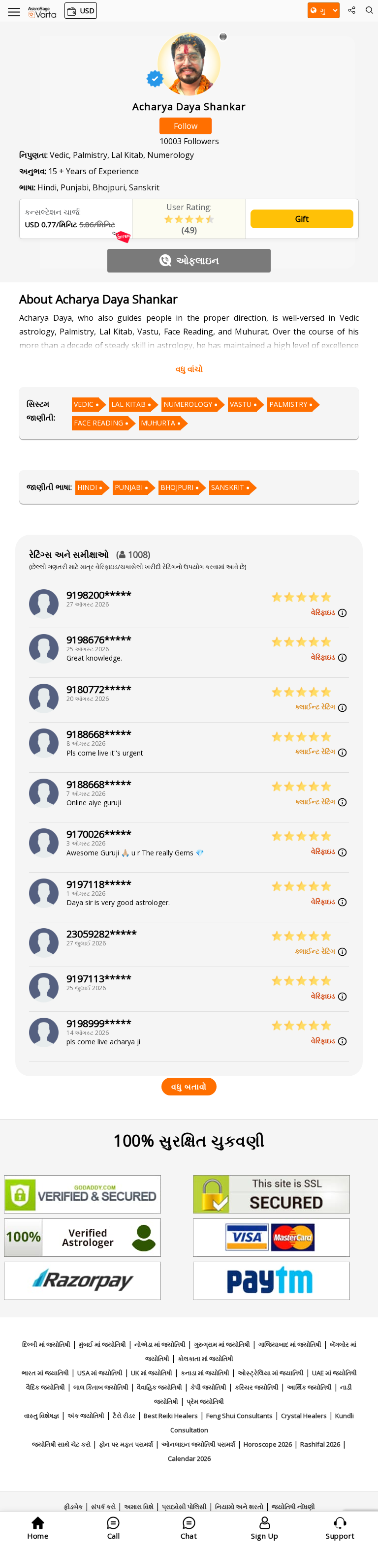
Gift (302, 218)
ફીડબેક (73, 1506)
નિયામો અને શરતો (239, 1506)
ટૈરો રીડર (124, 1415)
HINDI (87, 487)
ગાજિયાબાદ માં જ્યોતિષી (289, 1344)
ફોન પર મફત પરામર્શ (126, 1444)
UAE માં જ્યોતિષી (334, 1372)
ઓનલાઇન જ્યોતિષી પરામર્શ (198, 1444)
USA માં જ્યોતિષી (100, 1372)
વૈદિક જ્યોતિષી (45, 1387)
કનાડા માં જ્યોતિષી (205, 1372)
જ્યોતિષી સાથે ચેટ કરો (61, 1444)
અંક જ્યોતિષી (85, 1415)
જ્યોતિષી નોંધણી (293, 1506)
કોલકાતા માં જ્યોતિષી (205, 1358)
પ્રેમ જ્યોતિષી (205, 1401)
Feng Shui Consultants (239, 1415)
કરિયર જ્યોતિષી (257, 1387)
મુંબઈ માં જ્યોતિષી (102, 1344)
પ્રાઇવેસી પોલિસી (184, 1506)
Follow (185, 126)
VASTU (241, 404)
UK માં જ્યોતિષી (151, 1372)
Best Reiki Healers (171, 1415)
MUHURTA (158, 422)
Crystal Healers (304, 1415)
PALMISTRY (288, 404)
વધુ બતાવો (189, 1086)
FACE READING (98, 422)
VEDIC (84, 404)
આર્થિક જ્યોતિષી (309, 1387)
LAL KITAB (128, 404)
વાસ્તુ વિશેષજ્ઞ (41, 1415)
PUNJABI (129, 487)
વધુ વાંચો (189, 369)
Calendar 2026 (189, 1458)
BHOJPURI (176, 487)
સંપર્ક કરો (103, 1506)
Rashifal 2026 (320, 1444)
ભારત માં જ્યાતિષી (45, 1372)
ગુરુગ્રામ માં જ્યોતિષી (222, 1344)
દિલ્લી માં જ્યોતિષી (46, 1344)
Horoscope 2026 (268, 1444)
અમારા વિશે (139, 1506)
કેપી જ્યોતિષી (208, 1387)
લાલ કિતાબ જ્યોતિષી (100, 1387)
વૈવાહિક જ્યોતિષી (159, 1387)
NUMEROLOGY (187, 404)
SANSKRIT (227, 487)
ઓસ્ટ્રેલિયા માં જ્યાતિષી (271, 1372)
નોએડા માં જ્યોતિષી (160, 1344)
